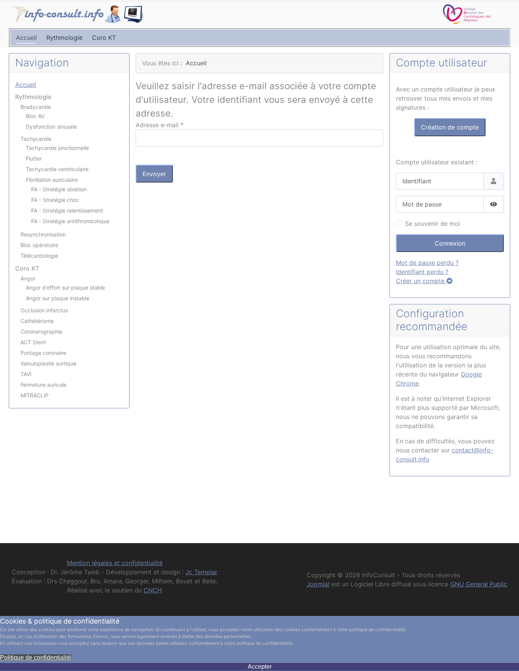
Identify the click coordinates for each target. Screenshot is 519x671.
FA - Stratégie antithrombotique (70, 221)
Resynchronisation (43, 234)
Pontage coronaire (43, 353)
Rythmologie (64, 37)
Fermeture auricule (43, 384)
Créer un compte (421, 281)
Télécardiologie (39, 255)
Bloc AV (35, 116)
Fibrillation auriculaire (52, 179)
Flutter (34, 158)
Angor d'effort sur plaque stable (65, 287)
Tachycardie (36, 138)
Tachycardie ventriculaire (57, 169)
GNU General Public (478, 584)
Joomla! (318, 584)
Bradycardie (36, 107)
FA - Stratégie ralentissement (67, 210)
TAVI (26, 374)
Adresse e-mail (160, 125)
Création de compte (450, 127)
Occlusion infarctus (44, 310)
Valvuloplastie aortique (48, 363)
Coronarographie (41, 331)
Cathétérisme (37, 321)
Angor (28, 278)
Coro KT (104, 37)
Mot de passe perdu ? (427, 262)
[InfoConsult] (78, 14)
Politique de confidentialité (35, 657)
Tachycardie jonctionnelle (57, 148)
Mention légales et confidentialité (115, 563)
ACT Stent (33, 342)
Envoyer (154, 174)
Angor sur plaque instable (57, 298)
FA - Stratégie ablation (59, 189)
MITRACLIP (35, 395)
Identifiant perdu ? (422, 272)
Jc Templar (201, 572)
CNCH (153, 590)
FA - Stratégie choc (55, 200)
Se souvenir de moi (432, 223)
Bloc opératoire (39, 245)
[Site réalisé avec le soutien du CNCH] (467, 13)
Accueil (26, 37)
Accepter (260, 666)
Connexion (450, 243)
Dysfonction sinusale (51, 126)
